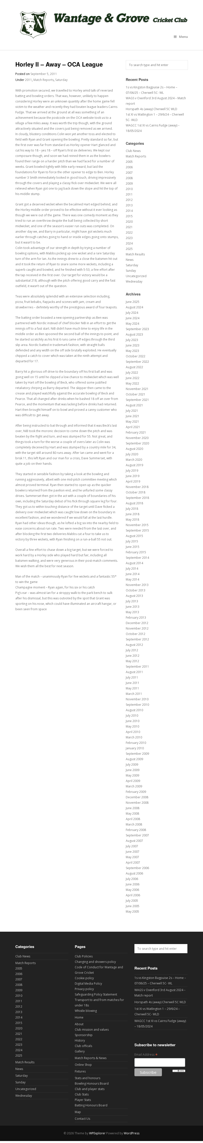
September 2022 (137, 362)
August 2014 (134, 563)
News (129, 260)
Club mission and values (92, 1029)
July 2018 (132, 509)
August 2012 (134, 645)
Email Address (146, 1054)
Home (79, 1017)
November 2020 (137, 438)
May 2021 (132, 421)
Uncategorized (136, 276)
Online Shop (83, 1065)
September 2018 (137, 498)
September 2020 (137, 443)
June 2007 (132, 852)
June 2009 (132, 770)
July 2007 (132, 846)
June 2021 (132, 416)
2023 (129, 238)
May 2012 (132, 661)
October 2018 (135, 492)
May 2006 (132, 890)
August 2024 (134, 307)
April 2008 (133, 819)
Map (78, 1112)
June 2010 (132, 721)
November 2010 (137, 699)
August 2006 (134, 873)
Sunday (131, 270)
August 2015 (134, 536)
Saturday (61, 80)
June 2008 (132, 808)
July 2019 (132, 470)
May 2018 (132, 519)
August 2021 (134, 405)
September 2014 (137, 558)
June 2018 (132, 514)
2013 (129, 205)
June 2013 (132, 607)
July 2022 (132, 372)
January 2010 (135, 748)
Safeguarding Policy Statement (96, 994)
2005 (129, 162)
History (80, 1040)
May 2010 (132, 726)
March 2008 (134, 824)
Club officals (83, 1046)
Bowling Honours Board (92, 1083)
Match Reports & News (90, 1058)
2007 (129, 172)
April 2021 (133, 427)
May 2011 (132, 688)
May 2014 (132, 579)
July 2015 (132, 541)
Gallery (80, 1051)
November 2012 (137, 628)
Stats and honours (87, 1078)
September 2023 (137, 329)
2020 (129, 221)
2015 (129, 216)
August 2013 (134, 596)
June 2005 (132, 906)
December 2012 (137, 623)
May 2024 (132, 323)
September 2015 (137, 530)
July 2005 (132, 901)
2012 (129, 200)
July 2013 (132, 601)
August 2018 (134, 503)
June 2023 (132, 345)
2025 (129, 249)
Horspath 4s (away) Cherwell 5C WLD (151, 109)
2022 (129, 232)
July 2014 (132, 568)
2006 (129, 167)
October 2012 (135, 634)
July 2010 (132, 715)
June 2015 (132, 547)
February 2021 (136, 432)
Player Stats (83, 1100)
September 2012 (137, 639)
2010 (129, 189)
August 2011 (134, 672)
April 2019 (133, 481)
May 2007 (132, 857)
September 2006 (137, 868)
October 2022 (135, 356)
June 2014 (132, 574)
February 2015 (136, 552)
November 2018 (137, 487)
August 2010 (134, 710)
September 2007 (137, 835)
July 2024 (132, 313)
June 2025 (132, 302)
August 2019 (134, 465)
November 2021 (137, 389)
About (79, 1024)
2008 (129, 178)
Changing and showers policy (95, 962)
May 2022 (132, 383)
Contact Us (82, 1119)
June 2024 (132, 318)
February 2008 (136, 830)
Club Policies (84, 956)
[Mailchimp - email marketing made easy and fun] (179, 1071)
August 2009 (134, 759)
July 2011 (132, 677)
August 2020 (134, 449)
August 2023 (134, 334)
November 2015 (137, 525)
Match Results (135, 254)
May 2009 (132, 775)
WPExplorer (97, 1133)
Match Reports (43, 80)
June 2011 (132, 683)
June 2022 (132, 378)
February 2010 (136, 743)
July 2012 (132, 650)
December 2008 (137, 797)
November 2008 (137, 803)
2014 (129, 211)
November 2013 (137, 585)
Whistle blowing (86, 1011)
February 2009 (136, 792)
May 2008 (132, 813)
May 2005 (132, 911)
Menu (183, 36)
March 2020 (134, 460)
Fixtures (80, 1071)
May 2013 (132, 612)
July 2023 (132, 340)
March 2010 (134, 737)
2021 (129, 227)
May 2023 (132, 351)
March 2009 (134, 786)
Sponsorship (84, 1035)
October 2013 (135, 590)
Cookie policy (84, 978)
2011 (28, 80)
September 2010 (137, 705)
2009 (129, 183)
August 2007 (134, 841)
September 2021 (137, 400)
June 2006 (132, 884)
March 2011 (134, 694)
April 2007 (133, 862)
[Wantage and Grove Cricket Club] (101, 40)
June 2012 (132, 656)
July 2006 (132, 879)
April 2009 (133, 781)
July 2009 (132, 764)
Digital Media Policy (88, 983)
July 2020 (132, 454)
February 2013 (136, 617)
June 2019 (132, 476)
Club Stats (82, 1094)
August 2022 (134, 367)
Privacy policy (84, 989)
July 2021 (132, 411)
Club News (133, 151)
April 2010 (133, 732)
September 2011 (137, 666)
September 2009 (137, 754)
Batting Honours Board (91, 1105)
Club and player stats (89, 1089)
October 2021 (135, 394)
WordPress (131, 1133)
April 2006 (133, 895)
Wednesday (134, 281)
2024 (129, 243)
